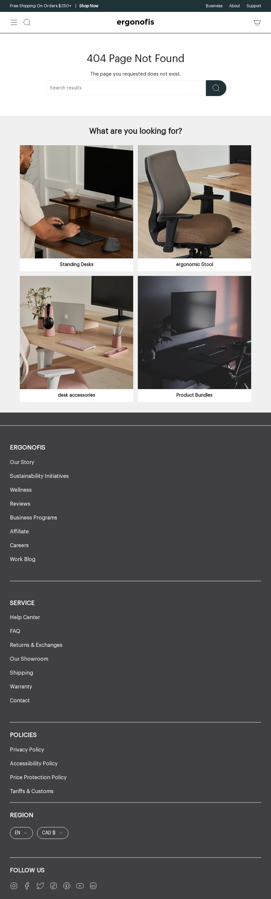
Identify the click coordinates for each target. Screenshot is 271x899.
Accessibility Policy (34, 763)
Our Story (22, 462)
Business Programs (33, 517)
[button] (27, 22)
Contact (20, 700)
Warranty (21, 686)
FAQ (15, 631)
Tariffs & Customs (32, 791)
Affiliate (19, 531)
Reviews (20, 504)
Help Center (25, 617)
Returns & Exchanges (36, 645)
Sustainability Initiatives (39, 476)
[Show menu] (14, 22)
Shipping (21, 673)
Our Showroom (29, 659)
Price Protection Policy (38, 777)
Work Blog (22, 559)
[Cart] (257, 22)
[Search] (216, 88)
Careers (19, 545)
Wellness (21, 490)
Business (214, 6)
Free (14, 6)
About (234, 6)
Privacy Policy (27, 749)
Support (254, 6)
